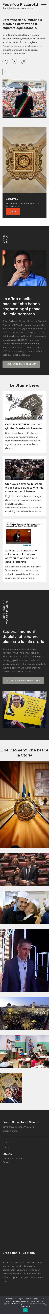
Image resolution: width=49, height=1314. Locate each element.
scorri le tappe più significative (23, 680)
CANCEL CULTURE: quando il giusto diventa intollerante (23, 426)
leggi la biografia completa (21, 364)
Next (14, 72)
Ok (25, 1310)
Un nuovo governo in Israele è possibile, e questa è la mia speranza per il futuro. (24, 487)
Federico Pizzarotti (20, 4)
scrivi (13, 211)
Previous (6, 72)
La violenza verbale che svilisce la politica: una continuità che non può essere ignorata (21, 556)
